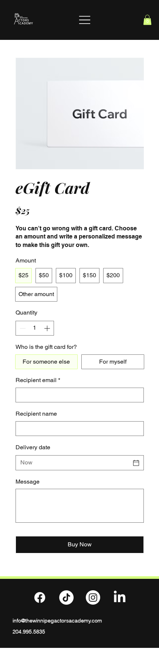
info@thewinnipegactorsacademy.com (57, 620)
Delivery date (33, 447)
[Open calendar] (136, 462)
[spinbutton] (35, 328)
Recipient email (38, 380)
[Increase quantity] (48, 328)
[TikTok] (66, 597)
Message (28, 481)
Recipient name (36, 413)
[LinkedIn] (119, 597)
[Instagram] (93, 597)
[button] (147, 20)
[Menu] (84, 20)
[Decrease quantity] (22, 328)
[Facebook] (40, 597)
